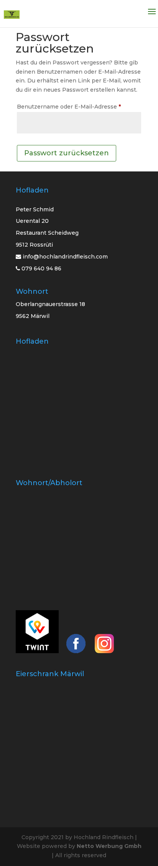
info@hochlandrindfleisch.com (65, 256)
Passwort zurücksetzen (66, 153)
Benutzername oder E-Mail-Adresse (79, 106)
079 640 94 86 (40, 268)
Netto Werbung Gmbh (109, 846)
